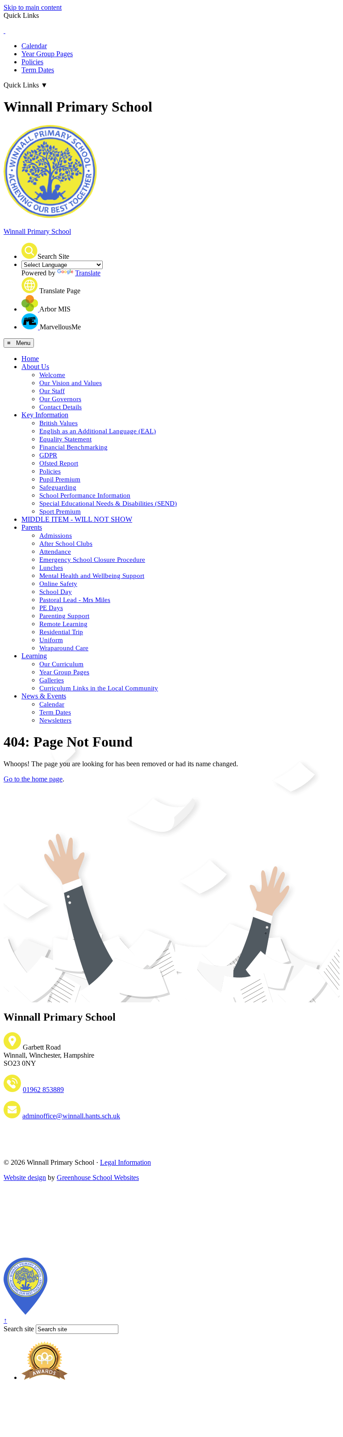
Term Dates (37, 70)
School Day (55, 591)
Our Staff (52, 391)
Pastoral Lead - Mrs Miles (74, 599)
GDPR (48, 455)
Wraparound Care (63, 648)
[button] (29, 251)
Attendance (55, 551)
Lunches (51, 567)
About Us (35, 366)
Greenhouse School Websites (98, 1177)
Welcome (52, 374)
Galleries (51, 680)
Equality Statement (65, 439)
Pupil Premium (59, 479)
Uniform (51, 640)
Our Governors (60, 399)
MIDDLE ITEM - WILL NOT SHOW (76, 519)
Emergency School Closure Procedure (92, 559)
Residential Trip (61, 631)
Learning (34, 656)
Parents (31, 527)
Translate (87, 273)
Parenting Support (64, 615)
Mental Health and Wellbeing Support (91, 575)
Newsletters (55, 720)
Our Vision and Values (70, 382)
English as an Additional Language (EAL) (97, 431)
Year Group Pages (47, 54)
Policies (32, 62)
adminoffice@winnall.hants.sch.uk (71, 1116)
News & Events (43, 696)
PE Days (51, 607)
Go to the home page (33, 779)
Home (30, 358)
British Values (58, 423)
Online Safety (58, 583)
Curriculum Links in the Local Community (98, 688)
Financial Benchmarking (73, 447)
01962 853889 (43, 1089)
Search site (19, 1329)
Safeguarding (57, 487)
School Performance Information (84, 495)
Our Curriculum (61, 664)
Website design (25, 1177)
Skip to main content (33, 7)
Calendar (34, 46)
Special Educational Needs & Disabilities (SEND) (108, 503)
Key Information (44, 415)
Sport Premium (60, 511)
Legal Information (125, 1162)
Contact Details (60, 407)
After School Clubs (65, 543)
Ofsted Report (58, 463)
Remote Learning (63, 623)
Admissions (55, 535)
